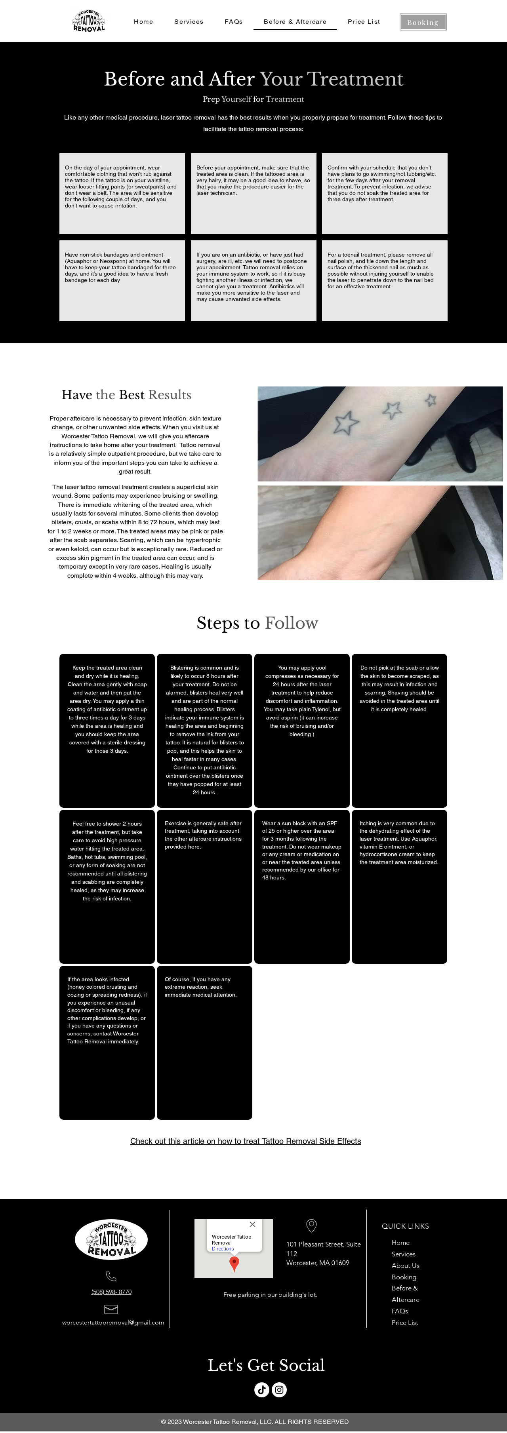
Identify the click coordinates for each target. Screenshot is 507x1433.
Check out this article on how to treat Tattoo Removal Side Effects (245, 1141)
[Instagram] (279, 1389)
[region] (107, 731)
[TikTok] (261, 1389)
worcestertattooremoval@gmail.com (113, 1322)
